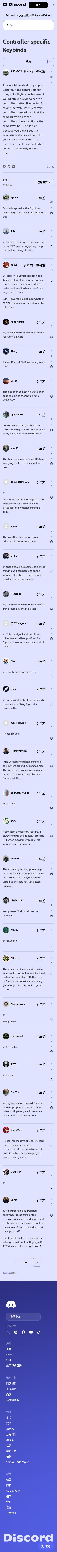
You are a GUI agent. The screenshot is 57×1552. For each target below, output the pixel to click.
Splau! (14, 197)
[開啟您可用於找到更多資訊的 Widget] (45, 1546)
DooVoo (15, 1092)
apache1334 (17, 414)
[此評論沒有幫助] (51, 207)
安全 (8, 1423)
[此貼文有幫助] (51, 72)
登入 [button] (38, 5)
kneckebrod (17, 322)
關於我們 (11, 1383)
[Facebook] (4, 166)
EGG (13, 821)
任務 (8, 1456)
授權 (8, 1507)
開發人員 (11, 1451)
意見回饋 (11, 1434)
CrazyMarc (17, 1130)
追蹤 (28, 61)
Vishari (14, 556)
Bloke (14, 689)
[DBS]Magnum (19, 623)
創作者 (10, 1440)
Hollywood (17, 1036)
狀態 (8, 1360)
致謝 (8, 1502)
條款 (8, 1480)
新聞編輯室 (12, 1400)
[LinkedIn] (13, 166)
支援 (8, 1418)
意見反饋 (24, 15)
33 (52, 167)
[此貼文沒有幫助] (51, 82)
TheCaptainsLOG (20, 482)
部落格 (10, 1429)
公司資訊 (11, 1513)
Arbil (13, 231)
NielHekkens (18, 1004)
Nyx (13, 661)
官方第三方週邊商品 (17, 1462)
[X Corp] (8, 166)
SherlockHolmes (20, 793)
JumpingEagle (18, 723)
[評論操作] (51, 213)
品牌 (8, 1394)
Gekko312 (16, 858)
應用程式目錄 (14, 1365)
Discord (10, 15)
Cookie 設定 (13, 1491)
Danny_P (16, 1172)
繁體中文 (15, 1316)
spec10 (14, 448)
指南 (8, 1496)
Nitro (9, 1354)
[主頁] (14, 5)
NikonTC (15, 958)
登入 (7, 1273)
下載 (8, 1349)
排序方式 (43, 182)
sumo (14, 526)
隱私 (8, 1485)
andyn (14, 265)
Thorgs (14, 351)
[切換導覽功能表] (54, 5)
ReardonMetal (19, 751)
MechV (14, 930)
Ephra (14, 1200)
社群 (8, 1445)
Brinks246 (16, 71)
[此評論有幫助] (51, 197)
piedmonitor (17, 900)
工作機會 (11, 1389)
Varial (14, 381)
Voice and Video (41, 15)
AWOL (14, 1064)
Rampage (16, 594)
